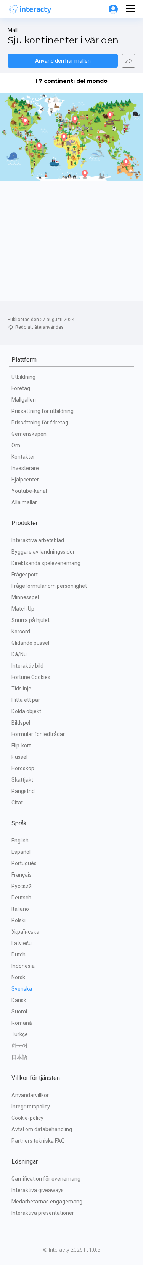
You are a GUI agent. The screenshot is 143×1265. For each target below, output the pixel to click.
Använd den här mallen (63, 61)
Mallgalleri (23, 400)
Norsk (18, 977)
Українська (25, 932)
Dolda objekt (26, 711)
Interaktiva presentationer (42, 1213)
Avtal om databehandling (41, 1129)
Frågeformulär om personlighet (49, 586)
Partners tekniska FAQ (38, 1141)
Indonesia (23, 966)
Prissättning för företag (39, 423)
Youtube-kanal (29, 491)
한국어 (19, 1046)
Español (21, 852)
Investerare (25, 468)
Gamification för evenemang (45, 1179)
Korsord (20, 632)
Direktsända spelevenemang (45, 563)
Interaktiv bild (27, 666)
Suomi (19, 1012)
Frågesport (24, 575)
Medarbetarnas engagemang (46, 1202)
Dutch (18, 955)
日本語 (19, 1057)
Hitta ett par (25, 700)
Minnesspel (25, 597)
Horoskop (22, 768)
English (20, 841)
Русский (21, 886)
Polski (18, 920)
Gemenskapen (29, 434)
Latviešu (21, 943)
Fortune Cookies (30, 677)
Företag (20, 388)
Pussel (19, 757)
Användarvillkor (30, 1095)
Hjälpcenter (25, 480)
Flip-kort (21, 746)
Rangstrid (23, 791)
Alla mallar (24, 502)
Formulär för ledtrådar (38, 734)
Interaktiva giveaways (37, 1190)
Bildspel (20, 723)
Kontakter (23, 457)
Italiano (20, 909)
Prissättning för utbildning (42, 411)
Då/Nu (19, 654)
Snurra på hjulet (30, 620)
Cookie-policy (27, 1118)
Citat (17, 803)
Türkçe (19, 1034)
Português (24, 863)
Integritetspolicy (30, 1107)
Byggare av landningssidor (43, 552)
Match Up (22, 609)
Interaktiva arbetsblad (37, 540)
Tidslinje (21, 689)
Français (21, 875)
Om (15, 445)
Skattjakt (22, 780)
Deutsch (21, 898)
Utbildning (23, 377)
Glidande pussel (30, 643)
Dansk (18, 1000)
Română (21, 1023)
